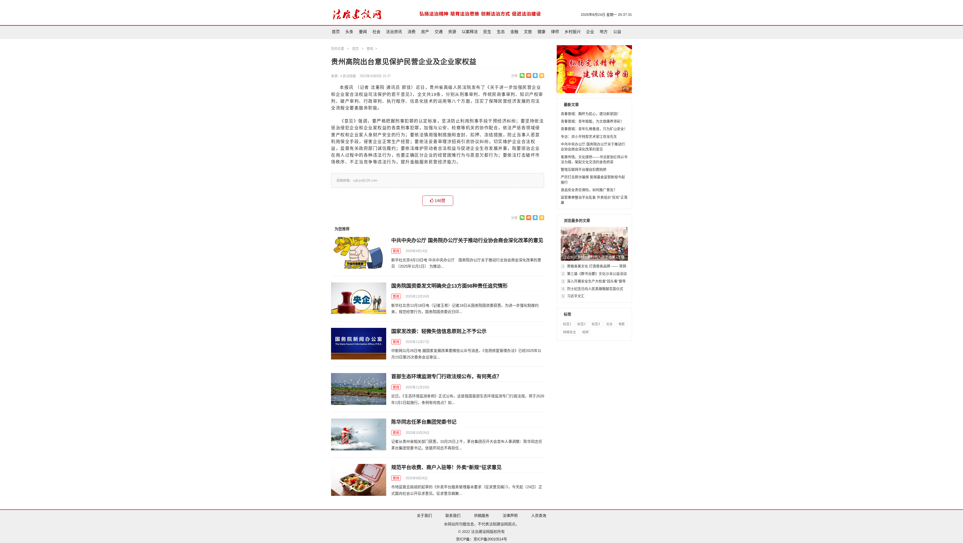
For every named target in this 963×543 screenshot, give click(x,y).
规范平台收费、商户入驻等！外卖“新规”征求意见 (446, 467)
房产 (425, 32)
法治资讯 (394, 32)
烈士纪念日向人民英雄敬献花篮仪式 (595, 289)
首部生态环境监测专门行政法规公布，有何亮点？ (446, 376)
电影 (621, 324)
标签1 (567, 324)
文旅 (528, 32)
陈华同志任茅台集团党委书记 (423, 422)
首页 (336, 32)
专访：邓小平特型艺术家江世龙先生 (589, 137)
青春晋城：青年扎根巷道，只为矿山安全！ (594, 129)
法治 (609, 324)
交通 (439, 32)
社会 (376, 32)
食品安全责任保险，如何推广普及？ (589, 190)
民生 (487, 32)
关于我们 (424, 515)
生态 (501, 32)
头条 (349, 32)
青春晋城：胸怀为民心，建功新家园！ (590, 114)
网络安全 (569, 332)
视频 (585, 332)
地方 (604, 32)
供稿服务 (481, 515)
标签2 (581, 324)
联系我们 (452, 515)
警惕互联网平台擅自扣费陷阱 (583, 169)
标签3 (596, 324)
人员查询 (538, 515)
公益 (617, 32)
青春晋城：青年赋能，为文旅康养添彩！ (592, 121)
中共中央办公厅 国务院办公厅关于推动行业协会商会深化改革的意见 (467, 240)
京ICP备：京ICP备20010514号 (481, 539)
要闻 (363, 32)
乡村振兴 (573, 32)
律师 (555, 32)
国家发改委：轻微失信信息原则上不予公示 (439, 331)
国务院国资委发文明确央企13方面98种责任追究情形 (449, 286)
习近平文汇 (576, 296)
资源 (452, 32)
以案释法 (470, 32)
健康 (541, 32)
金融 (514, 32)
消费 (412, 32)
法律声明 (510, 515)
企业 (590, 32)
